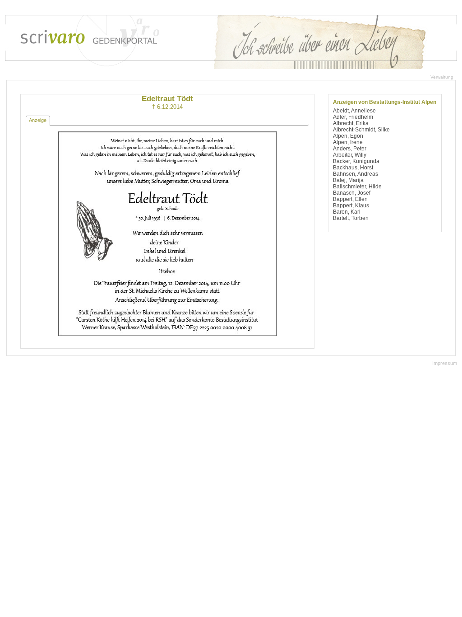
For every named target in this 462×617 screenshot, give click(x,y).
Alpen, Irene (348, 142)
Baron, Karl (346, 212)
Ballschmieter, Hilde (357, 186)
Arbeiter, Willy (349, 155)
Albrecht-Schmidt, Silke (361, 129)
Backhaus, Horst (353, 167)
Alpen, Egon (348, 136)
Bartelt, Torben (351, 218)
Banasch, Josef (351, 193)
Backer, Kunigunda (356, 161)
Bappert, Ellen (350, 199)
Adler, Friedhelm (353, 117)
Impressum (444, 363)
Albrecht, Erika (351, 123)
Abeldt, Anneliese (354, 111)
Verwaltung (441, 77)
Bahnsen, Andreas (355, 174)
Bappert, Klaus (351, 205)
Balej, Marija (348, 180)
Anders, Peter (349, 148)
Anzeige (37, 120)
